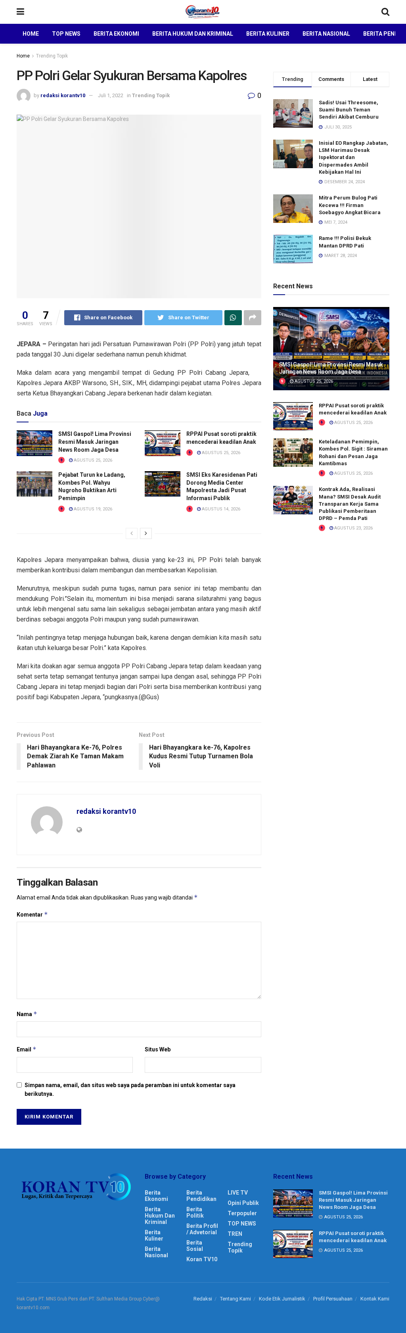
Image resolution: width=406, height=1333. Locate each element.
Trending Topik (52, 56)
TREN (235, 1234)
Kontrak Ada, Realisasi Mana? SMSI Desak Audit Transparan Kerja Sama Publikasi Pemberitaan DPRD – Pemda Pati (350, 503)
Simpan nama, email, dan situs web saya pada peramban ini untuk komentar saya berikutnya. (130, 1089)
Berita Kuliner (267, 34)
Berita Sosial (194, 1245)
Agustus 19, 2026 (92, 509)
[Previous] (132, 533)
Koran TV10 (201, 1259)
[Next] (146, 533)
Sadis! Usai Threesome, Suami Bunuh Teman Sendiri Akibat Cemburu (349, 110)
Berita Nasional (326, 34)
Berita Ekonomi (116, 34)
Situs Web (157, 1049)
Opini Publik (243, 1203)
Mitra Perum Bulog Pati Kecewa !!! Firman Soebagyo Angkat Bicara (350, 205)
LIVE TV (238, 1192)
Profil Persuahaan (332, 1299)
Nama (27, 1014)
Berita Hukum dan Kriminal (192, 34)
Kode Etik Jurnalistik (282, 1299)
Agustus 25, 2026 (92, 460)
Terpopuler (242, 1213)
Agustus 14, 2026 (220, 509)
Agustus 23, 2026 (353, 528)
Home (31, 34)
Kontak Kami (374, 1299)
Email (26, 1049)
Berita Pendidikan (201, 1195)
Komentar (32, 914)
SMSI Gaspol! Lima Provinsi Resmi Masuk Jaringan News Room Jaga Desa (94, 442)
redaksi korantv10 (62, 95)
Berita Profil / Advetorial (202, 1229)
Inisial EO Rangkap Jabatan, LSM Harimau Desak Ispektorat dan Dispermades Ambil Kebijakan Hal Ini (353, 157)
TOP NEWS (242, 1223)
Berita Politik (195, 1212)
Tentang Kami (235, 1299)
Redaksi (202, 1299)
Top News (66, 34)
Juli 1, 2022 (110, 95)
